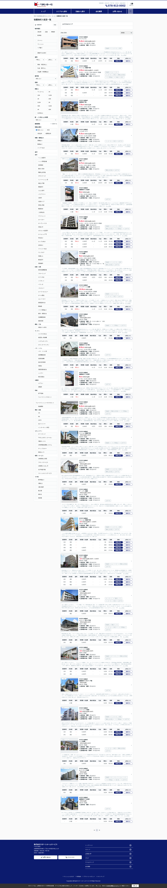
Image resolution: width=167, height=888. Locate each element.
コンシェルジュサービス (45, 473)
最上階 (40, 490)
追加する (128, 61)
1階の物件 (41, 487)
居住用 (39, 32)
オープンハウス (42, 223)
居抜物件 (40, 263)
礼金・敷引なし (42, 68)
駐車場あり (41, 479)
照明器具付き (42, 302)
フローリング (42, 273)
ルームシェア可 (42, 234)
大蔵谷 (90, 76)
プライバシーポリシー (89, 876)
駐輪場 (40, 306)
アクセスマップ (89, 862)
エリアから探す (61, 11)
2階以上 (40, 483)
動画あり (40, 144)
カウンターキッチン (43, 344)
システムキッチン (43, 341)
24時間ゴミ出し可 (43, 466)
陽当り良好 (41, 168)
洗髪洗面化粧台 (42, 369)
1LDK (50, 95)
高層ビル (40, 256)
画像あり (40, 140)
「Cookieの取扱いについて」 (113, 885)
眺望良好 (40, 208)
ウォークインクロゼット (45, 397)
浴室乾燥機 (41, 358)
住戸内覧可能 (42, 469)
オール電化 (41, 295)
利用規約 (79, 876)
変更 (55, 24)
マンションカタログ (69, 876)
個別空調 (40, 321)
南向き (40, 494)
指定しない (41, 130)
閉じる (135, 885)
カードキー (41, 219)
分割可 (40, 198)
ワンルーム (41, 91)
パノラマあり (41, 147)
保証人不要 (41, 183)
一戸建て (40, 47)
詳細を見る (118, 61)
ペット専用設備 (42, 161)
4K (38, 109)
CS (39, 413)
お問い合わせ (117, 11)
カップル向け (42, 241)
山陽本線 (82, 45)
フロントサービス (43, 462)
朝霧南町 (86, 37)
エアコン (40, 383)
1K (49, 91)
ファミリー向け (42, 248)
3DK (39, 106)
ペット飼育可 (42, 157)
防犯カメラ (41, 452)
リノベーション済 (43, 179)
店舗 (46, 32)
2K (38, 99)
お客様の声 (88, 853)
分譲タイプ (41, 201)
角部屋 (40, 498)
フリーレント (42, 216)
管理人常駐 (41, 205)
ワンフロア (41, 252)
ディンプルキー (42, 448)
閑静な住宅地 (42, 172)
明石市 (81, 37)
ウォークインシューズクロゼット (45, 402)
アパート (40, 40)
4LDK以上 (40, 113)
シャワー (40, 373)
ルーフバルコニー (43, 291)
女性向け (40, 245)
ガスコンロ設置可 (43, 230)
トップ (43, 11)
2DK (50, 99)
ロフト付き (41, 277)
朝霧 (87, 45)
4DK (50, 109)
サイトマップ (101, 876)
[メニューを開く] (130, 11)
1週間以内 (48, 133)
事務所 (53, 32)
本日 (48, 130)
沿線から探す (80, 11)
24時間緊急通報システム (45, 445)
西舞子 (90, 658)
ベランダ (40, 284)
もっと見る (123, 55)
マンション (41, 44)
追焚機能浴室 (42, 355)
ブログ (87, 858)
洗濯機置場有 (42, 317)
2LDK (39, 102)
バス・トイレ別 (42, 351)
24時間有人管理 (42, 458)
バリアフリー (42, 194)
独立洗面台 (41, 376)
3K (49, 102)
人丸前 (90, 141)
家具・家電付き (42, 313)
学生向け (40, 238)
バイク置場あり (42, 310)
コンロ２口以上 (42, 334)
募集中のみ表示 (42, 53)
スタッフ (87, 849)
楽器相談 (40, 165)
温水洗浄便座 (42, 362)
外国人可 (40, 227)
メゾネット (41, 280)
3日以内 (40, 133)
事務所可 (40, 187)
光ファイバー (42, 423)
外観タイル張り (42, 327)
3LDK (50, 106)
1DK (39, 95)
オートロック (42, 434)
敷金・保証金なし (42, 64)
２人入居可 (41, 190)
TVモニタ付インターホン (45, 437)
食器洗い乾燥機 (42, 337)
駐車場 (39, 35)
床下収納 (40, 393)
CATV (39, 420)
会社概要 (99, 11)
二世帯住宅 (41, 212)
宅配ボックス (42, 441)
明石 (87, 263)
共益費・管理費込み (43, 71)
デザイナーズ (42, 176)
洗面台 (40, 366)
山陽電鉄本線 (83, 76)
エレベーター (42, 299)
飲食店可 (40, 259)
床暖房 (40, 387)
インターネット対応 (43, 427)
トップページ (89, 845)
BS (39, 416)
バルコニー (41, 288)
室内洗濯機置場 (42, 270)
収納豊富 (40, 406)
